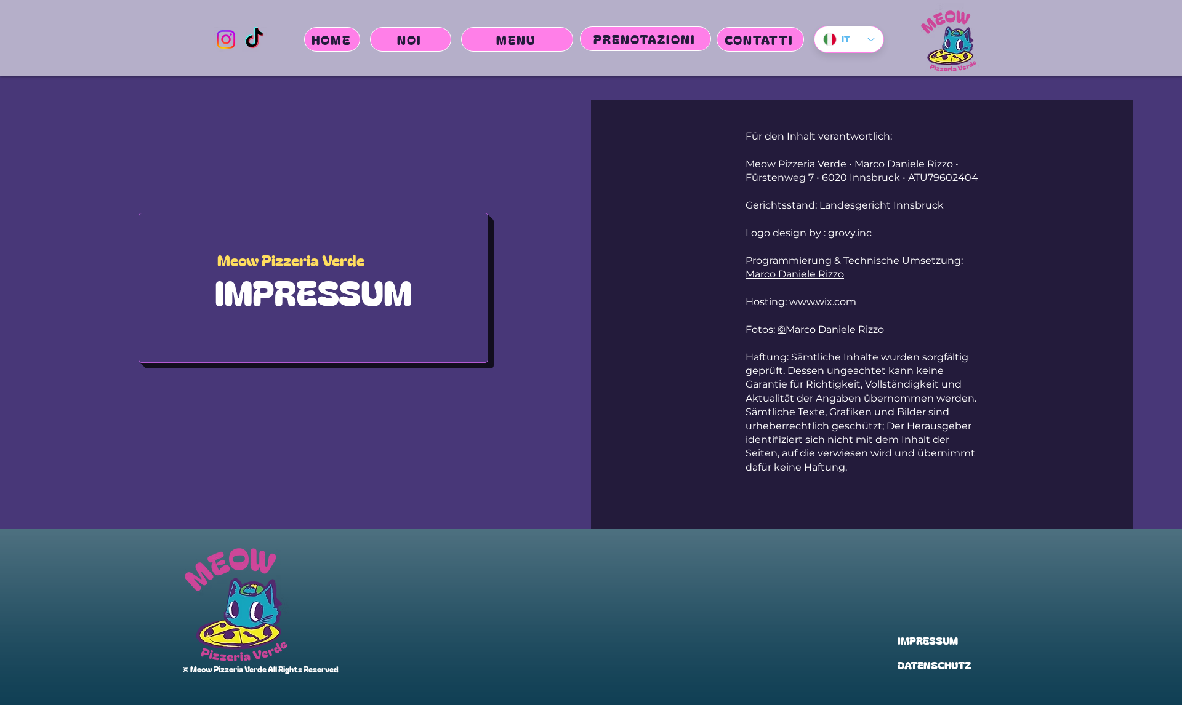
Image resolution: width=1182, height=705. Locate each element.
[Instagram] (226, 39)
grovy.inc (850, 233)
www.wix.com (822, 302)
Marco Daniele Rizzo (795, 274)
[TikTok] (254, 39)
